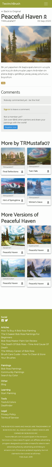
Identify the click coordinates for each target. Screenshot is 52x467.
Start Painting (8, 393)
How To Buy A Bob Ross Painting (18, 330)
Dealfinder (7, 405)
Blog (3, 384)
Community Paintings (12, 372)
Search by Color (9, 375)
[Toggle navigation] (46, 4)
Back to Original (12, 11)
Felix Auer (23, 457)
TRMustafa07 (8, 21)
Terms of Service (10, 417)
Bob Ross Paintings (11, 368)
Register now (10, 127)
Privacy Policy (8, 414)
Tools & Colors (8, 402)
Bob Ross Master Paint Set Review (19, 341)
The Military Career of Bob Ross (17, 351)
